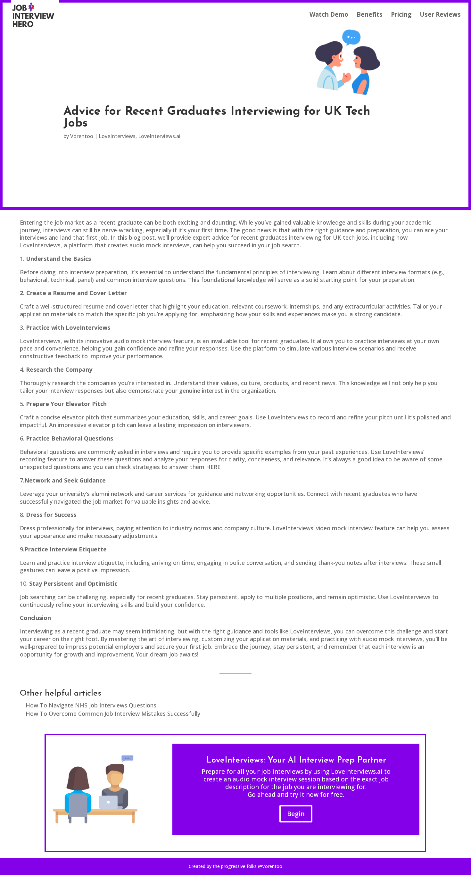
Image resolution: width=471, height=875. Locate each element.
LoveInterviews (117, 136)
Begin (296, 813)
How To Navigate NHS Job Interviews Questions (91, 705)
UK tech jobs (350, 237)
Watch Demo (329, 15)
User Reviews (440, 15)
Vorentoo (81, 136)
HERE (213, 467)
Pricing (401, 15)
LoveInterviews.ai (159, 136)
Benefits (370, 15)
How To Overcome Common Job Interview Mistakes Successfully (113, 713)
